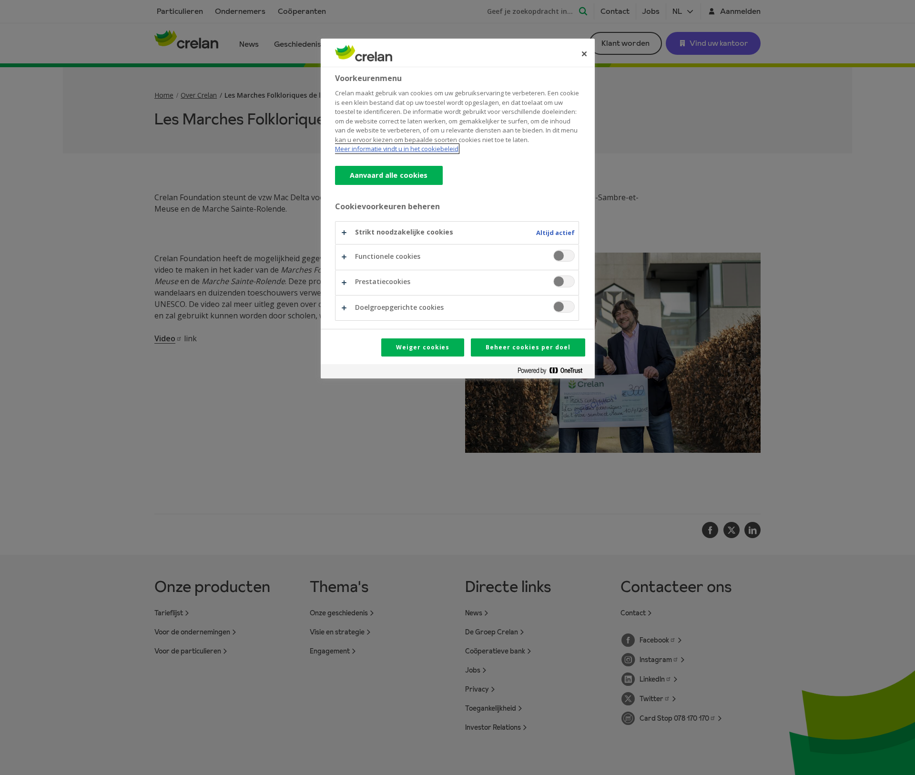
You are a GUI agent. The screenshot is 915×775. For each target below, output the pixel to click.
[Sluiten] (584, 53)
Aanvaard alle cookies (389, 175)
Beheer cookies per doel (528, 347)
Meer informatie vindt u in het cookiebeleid (396, 148)
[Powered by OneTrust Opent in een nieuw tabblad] (554, 372)
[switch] (564, 256)
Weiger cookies (422, 347)
